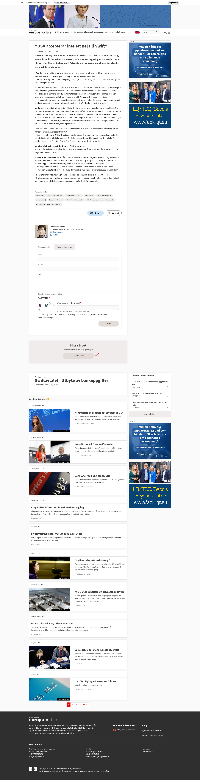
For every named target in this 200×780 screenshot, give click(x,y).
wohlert (56, 235)
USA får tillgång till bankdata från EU (95, 681)
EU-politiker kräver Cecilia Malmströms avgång (57, 507)
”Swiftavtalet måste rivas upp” (92, 560)
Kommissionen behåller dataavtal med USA (99, 412)
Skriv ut (115, 213)
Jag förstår (173, 2)
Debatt (111, 32)
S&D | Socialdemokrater (75, 200)
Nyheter (58, 32)
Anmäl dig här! (78, 356)
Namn (40, 254)
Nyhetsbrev (146, 731)
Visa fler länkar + (150, 414)
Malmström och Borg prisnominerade (52, 623)
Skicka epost (58, 232)
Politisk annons (164, 80)
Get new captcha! (39, 310)
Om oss (160, 735)
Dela (97, 213)
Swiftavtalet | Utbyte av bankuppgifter (49, 195)
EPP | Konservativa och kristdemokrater (100, 200)
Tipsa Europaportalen (149, 735)
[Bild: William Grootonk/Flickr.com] (49, 599)
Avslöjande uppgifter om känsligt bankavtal (99, 591)
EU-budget (78, 32)
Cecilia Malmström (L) (104, 195)
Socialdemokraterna (56, 200)
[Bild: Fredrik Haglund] (49, 568)
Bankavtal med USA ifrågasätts (92, 475)
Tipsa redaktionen (64, 247)
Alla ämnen (120, 32)
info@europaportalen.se (126, 730)
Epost (40, 264)
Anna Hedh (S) (41, 200)
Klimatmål (88, 32)
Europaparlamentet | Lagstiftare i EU (48, 204)
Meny (165, 32)
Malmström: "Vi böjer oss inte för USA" (147, 393)
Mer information (63, 2)
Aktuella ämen (156, 731)
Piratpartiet (89, 195)
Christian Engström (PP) (74, 195)
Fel (39, 274)
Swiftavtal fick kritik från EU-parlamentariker (56, 533)
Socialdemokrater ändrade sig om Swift (97, 649)
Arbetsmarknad (100, 32)
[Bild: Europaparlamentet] (49, 452)
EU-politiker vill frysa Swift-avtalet (94, 444)
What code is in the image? (68, 303)
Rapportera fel (44, 247)
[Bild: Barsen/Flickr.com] (49, 689)
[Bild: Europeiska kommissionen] (49, 420)
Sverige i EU (68, 32)
